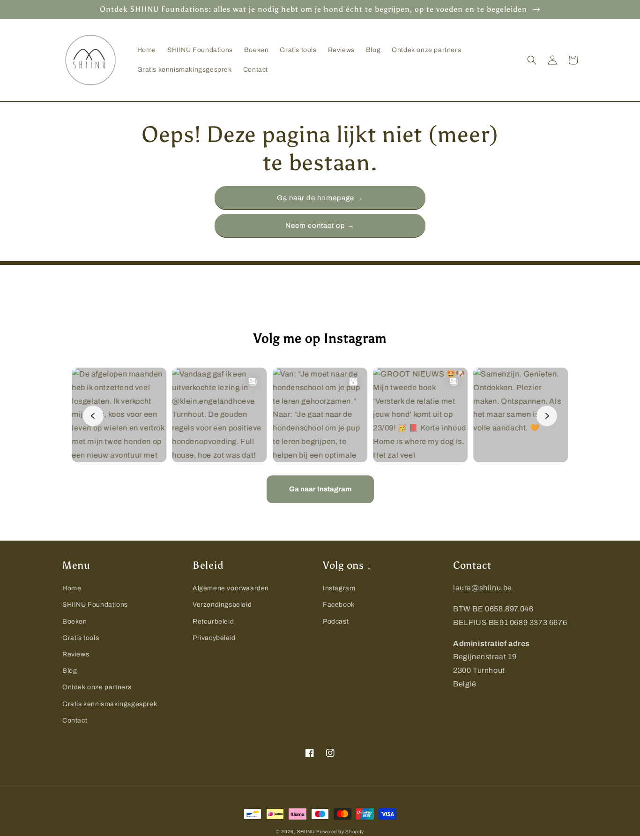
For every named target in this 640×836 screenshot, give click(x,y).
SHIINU (306, 831)
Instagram (339, 588)
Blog (69, 670)
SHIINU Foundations (95, 604)
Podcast (336, 621)
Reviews (75, 654)
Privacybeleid (214, 637)
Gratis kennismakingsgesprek (109, 704)
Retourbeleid (213, 621)
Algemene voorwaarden (231, 588)
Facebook (339, 604)
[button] (531, 60)
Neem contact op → (320, 225)
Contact (74, 720)
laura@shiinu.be (482, 588)
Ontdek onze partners (97, 687)
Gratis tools (80, 637)
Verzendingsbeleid (222, 604)
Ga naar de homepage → (320, 198)
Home (71, 588)
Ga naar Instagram (320, 489)
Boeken (74, 621)
